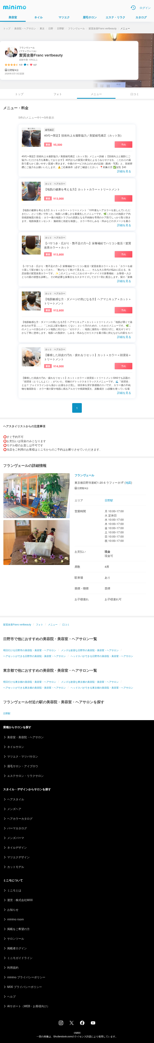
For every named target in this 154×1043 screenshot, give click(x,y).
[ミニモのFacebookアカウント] (82, 1024)
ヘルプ (11, 996)
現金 (107, 551)
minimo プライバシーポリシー (26, 977)
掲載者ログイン (17, 948)
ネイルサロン (15, 747)
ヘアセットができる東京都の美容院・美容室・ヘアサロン (34, 687)
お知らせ (12, 909)
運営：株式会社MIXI (20, 900)
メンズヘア (14, 809)
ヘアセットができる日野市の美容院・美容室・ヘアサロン (34, 656)
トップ (6, 28)
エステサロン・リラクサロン (25, 776)
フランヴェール (76, 28)
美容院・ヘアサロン (25, 28)
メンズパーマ (15, 838)
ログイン (145, 8)
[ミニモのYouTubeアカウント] (93, 1023)
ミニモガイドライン (19, 958)
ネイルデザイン (17, 847)
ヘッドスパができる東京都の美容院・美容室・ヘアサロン (102, 687)
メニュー (53, 624)
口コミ (135, 94)
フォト (58, 94)
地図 (128, 482)
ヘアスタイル (15, 799)
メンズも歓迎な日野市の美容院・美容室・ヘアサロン (90, 650)
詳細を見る (124, 171)
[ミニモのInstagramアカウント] (61, 1024)
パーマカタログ (17, 828)
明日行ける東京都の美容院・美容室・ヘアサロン (29, 681)
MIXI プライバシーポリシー (24, 987)
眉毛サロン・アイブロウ (22, 766)
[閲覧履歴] (133, 7)
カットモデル (15, 867)
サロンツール (15, 938)
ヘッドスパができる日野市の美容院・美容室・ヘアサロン (102, 656)
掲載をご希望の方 (18, 929)
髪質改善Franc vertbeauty (103, 28)
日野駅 (60, 28)
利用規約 (12, 967)
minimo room (15, 919)
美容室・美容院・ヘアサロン (25, 737)
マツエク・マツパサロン (22, 756)
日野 (50, 28)
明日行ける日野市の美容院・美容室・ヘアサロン (29, 650)
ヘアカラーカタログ (19, 818)
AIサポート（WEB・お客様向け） (28, 1006)
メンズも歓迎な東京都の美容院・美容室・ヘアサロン (90, 681)
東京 (42, 28)
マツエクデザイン (18, 857)
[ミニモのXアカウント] (72, 1024)
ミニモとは (14, 890)
